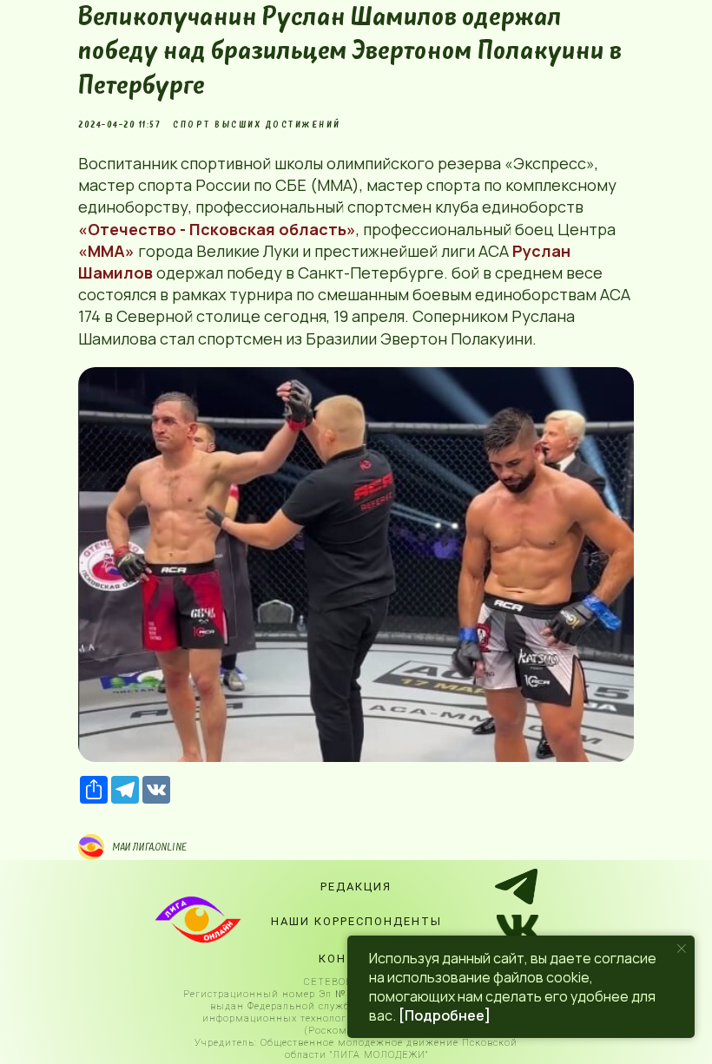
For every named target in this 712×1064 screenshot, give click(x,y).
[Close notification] (681, 948)
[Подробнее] (445, 1015)
